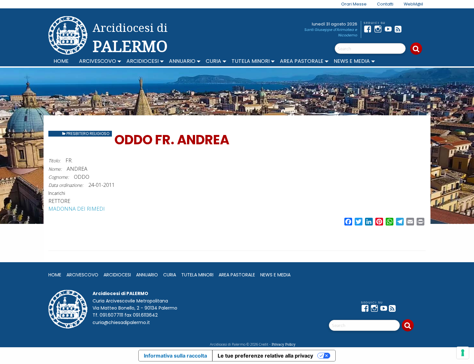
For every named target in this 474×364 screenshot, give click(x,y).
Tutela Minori (251, 61)
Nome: (55, 169)
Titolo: (54, 161)
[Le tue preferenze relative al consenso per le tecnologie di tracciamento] (463, 353)
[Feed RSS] (400, 29)
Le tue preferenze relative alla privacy (265, 355)
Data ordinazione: (65, 185)
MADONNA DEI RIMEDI (76, 208)
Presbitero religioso (87, 133)
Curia (213, 61)
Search (416, 49)
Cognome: (58, 177)
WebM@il (413, 4)
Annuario (182, 61)
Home (61, 61)
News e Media (352, 61)
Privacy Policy (283, 344)
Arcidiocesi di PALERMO (130, 38)
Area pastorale (301, 61)
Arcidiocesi (142, 61)
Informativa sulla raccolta (175, 355)
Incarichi (56, 193)
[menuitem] (350, 4)
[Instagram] (379, 29)
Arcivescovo (97, 61)
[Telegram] (410, 29)
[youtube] (389, 29)
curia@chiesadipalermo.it (121, 322)
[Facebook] (369, 29)
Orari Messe (354, 4)
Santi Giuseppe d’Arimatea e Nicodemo (330, 32)
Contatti (385, 4)
